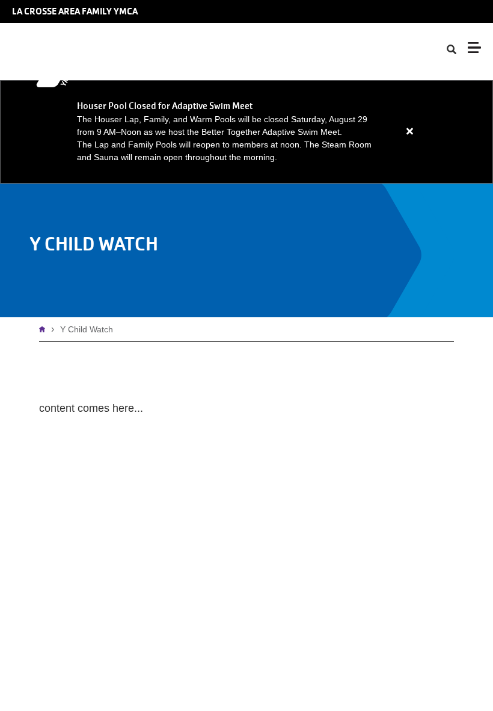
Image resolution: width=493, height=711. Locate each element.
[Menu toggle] (474, 47)
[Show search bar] (451, 50)
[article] (246, 132)
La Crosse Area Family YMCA (75, 11)
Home (45, 329)
